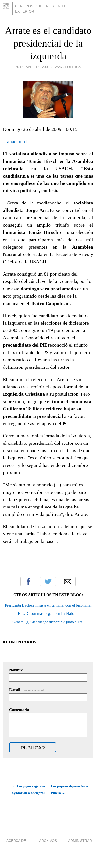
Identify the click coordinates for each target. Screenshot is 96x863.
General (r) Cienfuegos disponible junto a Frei (48, 622)
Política (73, 67)
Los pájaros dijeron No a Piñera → (69, 789)
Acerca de (16, 841)
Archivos (48, 841)
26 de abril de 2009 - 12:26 (38, 67)
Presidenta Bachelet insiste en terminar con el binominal (48, 605)
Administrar (80, 841)
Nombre (16, 670)
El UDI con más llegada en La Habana (48, 613)
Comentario (19, 710)
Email (68, 581)
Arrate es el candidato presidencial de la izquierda (48, 43)
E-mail (27, 690)
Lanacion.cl (16, 141)
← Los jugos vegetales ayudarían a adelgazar (28, 789)
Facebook (28, 581)
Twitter (48, 581)
